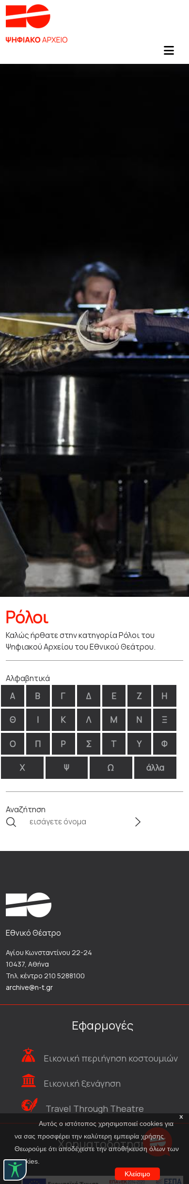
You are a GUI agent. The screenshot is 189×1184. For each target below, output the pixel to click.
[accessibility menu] (15, 1170)
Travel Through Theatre (95, 1108)
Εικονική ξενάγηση (82, 1083)
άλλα (155, 767)
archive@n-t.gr (29, 987)
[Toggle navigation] (168, 53)
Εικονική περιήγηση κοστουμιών (111, 1058)
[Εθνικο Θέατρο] (28, 904)
